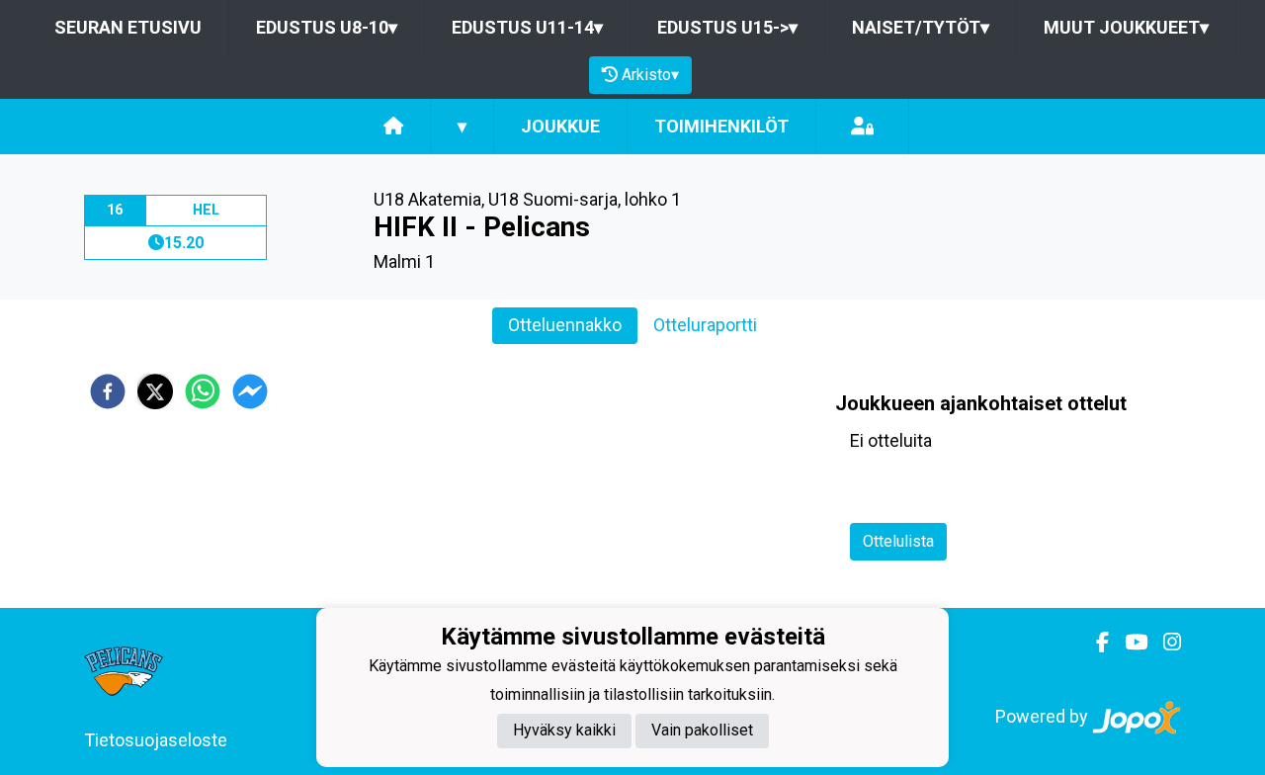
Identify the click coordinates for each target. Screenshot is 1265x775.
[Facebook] (1094, 642)
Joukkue (560, 126)
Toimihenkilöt (721, 126)
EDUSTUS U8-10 (326, 27)
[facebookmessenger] (250, 391)
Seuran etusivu (128, 27)
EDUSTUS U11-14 (527, 27)
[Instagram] (1164, 642)
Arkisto (650, 74)
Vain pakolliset (702, 731)
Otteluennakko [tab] (565, 324)
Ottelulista (898, 541)
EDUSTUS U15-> (727, 27)
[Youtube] (1128, 642)
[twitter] (155, 391)
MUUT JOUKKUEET (1126, 27)
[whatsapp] (202, 391)
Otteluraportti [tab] (705, 324)
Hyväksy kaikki (564, 731)
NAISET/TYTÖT (920, 27)
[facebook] (108, 391)
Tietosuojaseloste (155, 740)
